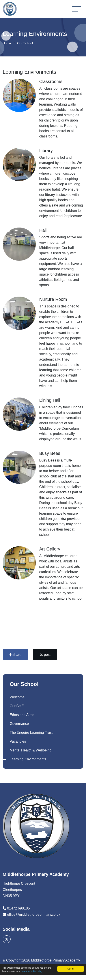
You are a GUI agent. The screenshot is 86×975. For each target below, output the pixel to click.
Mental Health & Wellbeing (31, 750)
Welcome (17, 697)
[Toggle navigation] (76, 8)
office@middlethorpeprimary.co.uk (33, 914)
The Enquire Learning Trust (31, 732)
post (46, 654)
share (16, 654)
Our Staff (16, 706)
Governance (19, 724)
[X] (7, 939)
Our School (25, 43)
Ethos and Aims (22, 715)
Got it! (70, 968)
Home (7, 43)
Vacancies (18, 741)
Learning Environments (28, 759)
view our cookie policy (32, 971)
